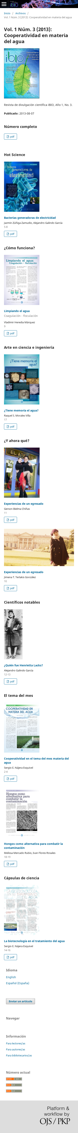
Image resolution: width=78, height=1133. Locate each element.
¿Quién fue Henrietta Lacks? (23, 665)
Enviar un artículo (20, 1001)
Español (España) (17, 983)
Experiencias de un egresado (23, 504)
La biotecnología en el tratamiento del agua (34, 941)
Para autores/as (15, 1049)
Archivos (20, 13)
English (11, 977)
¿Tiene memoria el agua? (21, 410)
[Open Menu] (4, 4)
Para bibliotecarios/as (19, 1055)
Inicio (7, 13)
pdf (12, 136)
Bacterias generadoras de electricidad (30, 218)
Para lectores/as (15, 1043)
